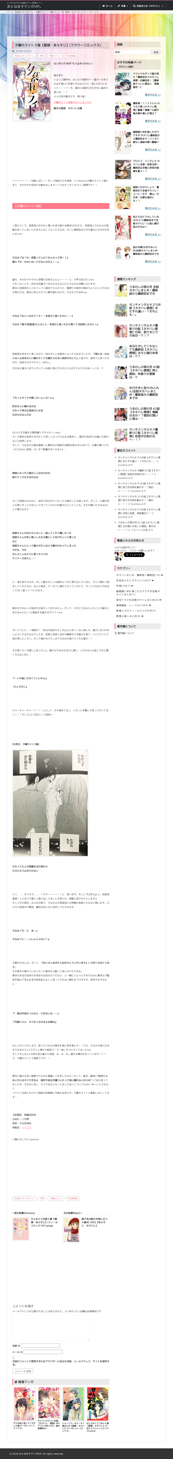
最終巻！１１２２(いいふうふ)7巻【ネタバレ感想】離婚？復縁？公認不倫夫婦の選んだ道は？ (146, 108)
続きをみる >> (153, 94)
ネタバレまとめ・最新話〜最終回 (138, 575)
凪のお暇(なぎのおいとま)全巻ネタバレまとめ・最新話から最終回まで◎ (146, 250)
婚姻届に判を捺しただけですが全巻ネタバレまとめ (138, 593)
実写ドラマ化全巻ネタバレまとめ (137, 599)
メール (17, 1352)
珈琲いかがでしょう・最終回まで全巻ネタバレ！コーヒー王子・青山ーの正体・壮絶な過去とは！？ (146, 194)
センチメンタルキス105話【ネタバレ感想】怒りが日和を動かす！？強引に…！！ (139, 487)
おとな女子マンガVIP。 (25, 6)
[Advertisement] (89, 25)
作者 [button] (123, 5)
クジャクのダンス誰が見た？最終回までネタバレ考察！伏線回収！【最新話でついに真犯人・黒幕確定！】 (146, 80)
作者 (42, 55)
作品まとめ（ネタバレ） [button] (149, 5)
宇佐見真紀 (71, 55)
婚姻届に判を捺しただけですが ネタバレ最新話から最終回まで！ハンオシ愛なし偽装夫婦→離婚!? (146, 137)
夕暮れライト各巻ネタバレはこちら (73, 102)
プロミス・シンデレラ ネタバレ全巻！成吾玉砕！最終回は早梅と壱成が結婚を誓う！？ (146, 166)
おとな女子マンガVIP (30, 1453)
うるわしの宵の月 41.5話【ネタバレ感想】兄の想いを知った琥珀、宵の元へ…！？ (138, 526)
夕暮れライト (55, 55)
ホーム (109, 5)
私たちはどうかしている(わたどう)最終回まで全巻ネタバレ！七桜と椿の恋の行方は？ (146, 221)
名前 (16, 1345)
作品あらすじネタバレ (24, 55)
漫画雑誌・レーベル (132, 605)
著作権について (125, 633)
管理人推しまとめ (128, 616)
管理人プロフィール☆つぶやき (136, 610)
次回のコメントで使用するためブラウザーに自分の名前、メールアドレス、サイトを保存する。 (60, 1363)
